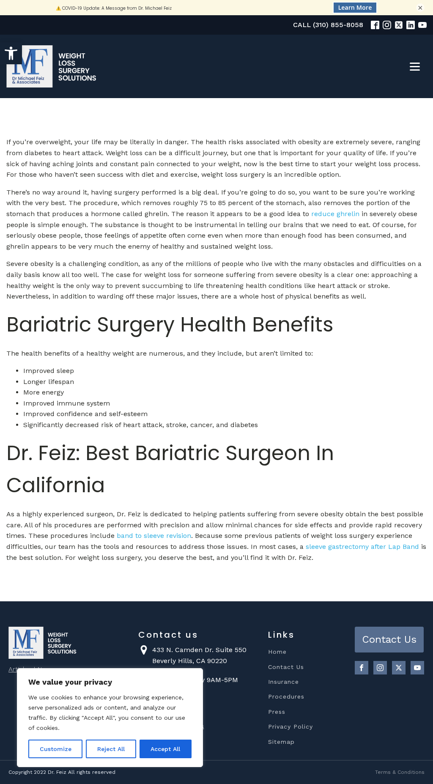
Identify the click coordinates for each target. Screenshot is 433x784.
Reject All (111, 749)
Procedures (286, 697)
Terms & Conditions (400, 772)
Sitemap (281, 742)
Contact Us (286, 667)
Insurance (283, 682)
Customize (55, 749)
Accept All (165, 749)
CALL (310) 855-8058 (328, 25)
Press (276, 712)
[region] (110, 717)
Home (277, 652)
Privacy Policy (290, 727)
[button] (11, 53)
